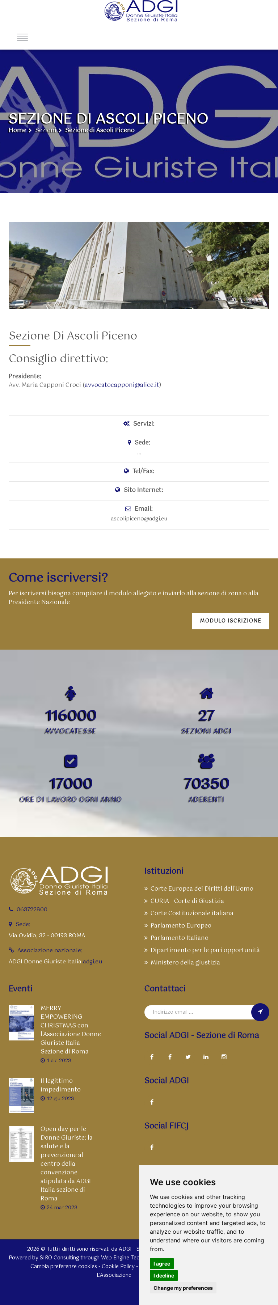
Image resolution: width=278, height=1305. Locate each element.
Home (17, 131)
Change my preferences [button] (183, 1288)
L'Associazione (114, 1275)
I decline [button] (163, 1275)
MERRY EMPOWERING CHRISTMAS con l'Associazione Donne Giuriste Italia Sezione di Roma (71, 1030)
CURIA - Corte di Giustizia (187, 901)
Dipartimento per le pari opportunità (205, 950)
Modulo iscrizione (230, 621)
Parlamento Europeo (181, 926)
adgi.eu (92, 961)
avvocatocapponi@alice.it (122, 385)
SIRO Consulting (59, 1258)
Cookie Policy (118, 1266)
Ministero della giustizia (185, 963)
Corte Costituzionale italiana (192, 913)
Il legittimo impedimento (61, 1085)
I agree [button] (161, 1263)
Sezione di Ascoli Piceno (100, 131)
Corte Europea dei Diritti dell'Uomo (202, 889)
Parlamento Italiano (179, 938)
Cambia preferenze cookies (63, 1266)
